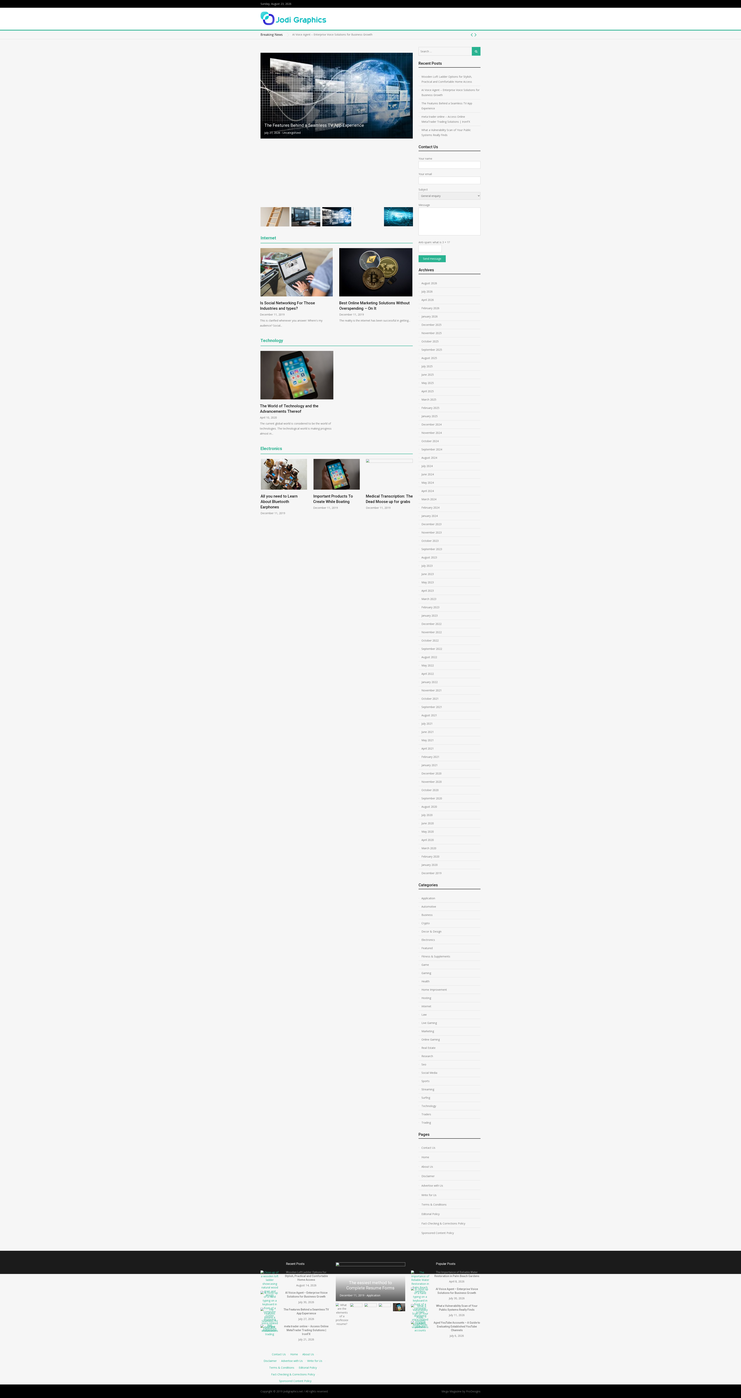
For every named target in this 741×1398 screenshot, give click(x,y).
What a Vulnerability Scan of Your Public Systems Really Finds (446, 132)
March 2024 (428, 499)
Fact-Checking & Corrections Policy (443, 1223)
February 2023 (430, 607)
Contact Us (428, 1148)
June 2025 (427, 374)
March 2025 (428, 399)
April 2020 (427, 840)
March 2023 (428, 599)
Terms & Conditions (434, 1204)
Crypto (287, 199)
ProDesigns (473, 1391)
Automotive (428, 906)
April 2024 (427, 491)
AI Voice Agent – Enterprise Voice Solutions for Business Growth (450, 92)
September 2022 (431, 649)
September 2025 (431, 349)
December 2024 (431, 424)
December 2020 (431, 773)
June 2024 (427, 474)
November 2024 (431, 433)
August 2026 (429, 283)
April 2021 (427, 748)
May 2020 (427, 831)
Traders (426, 1114)
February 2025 (430, 408)
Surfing (425, 1097)
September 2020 (431, 798)
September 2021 (431, 707)
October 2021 (430, 698)
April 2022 (427, 674)
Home (425, 1157)
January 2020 (429, 865)
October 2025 (430, 341)
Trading (426, 1122)
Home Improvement (434, 989)
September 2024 (431, 449)
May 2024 (427, 482)
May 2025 (427, 383)
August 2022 (429, 657)
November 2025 (431, 333)
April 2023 (427, 590)
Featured (427, 948)
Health (425, 981)
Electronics (271, 448)
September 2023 (431, 549)
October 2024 (430, 441)
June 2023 (427, 574)
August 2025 (429, 358)
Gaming (426, 973)
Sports (425, 1081)
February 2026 (430, 308)
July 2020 (427, 815)
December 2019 (431, 873)
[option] (386, 34)
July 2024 (427, 466)
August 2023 (429, 557)
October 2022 (430, 640)
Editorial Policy (430, 1214)
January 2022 (429, 682)
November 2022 (431, 632)
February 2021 (430, 757)
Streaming (427, 1089)
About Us (427, 1166)
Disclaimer (428, 1176)
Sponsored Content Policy (437, 1233)
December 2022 (431, 624)
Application (428, 898)
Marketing (427, 1031)
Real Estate (428, 1048)
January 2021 (429, 765)
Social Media (429, 1073)
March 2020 (428, 848)
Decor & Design (431, 931)
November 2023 (431, 532)
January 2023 (429, 615)
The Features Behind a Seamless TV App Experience (324, 34)
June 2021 (427, 732)
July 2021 (427, 723)
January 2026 (429, 316)
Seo (423, 1064)
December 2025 (431, 325)
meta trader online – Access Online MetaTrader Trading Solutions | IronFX (335, 192)
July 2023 (427, 566)
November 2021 (431, 690)
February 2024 (430, 507)
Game (425, 965)
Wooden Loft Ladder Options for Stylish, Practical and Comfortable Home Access (446, 79)
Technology (272, 340)
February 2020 (430, 856)
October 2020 (430, 790)
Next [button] (476, 34)
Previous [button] (472, 34)
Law (424, 1014)
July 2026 (427, 291)
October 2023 (430, 541)
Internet (268, 238)
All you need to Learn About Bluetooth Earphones (279, 501)
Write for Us (428, 1195)
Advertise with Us (432, 1185)
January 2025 (429, 416)
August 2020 (429, 806)
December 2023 (431, 524)
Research (427, 1056)
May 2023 (427, 582)
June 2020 (427, 823)
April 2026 (427, 300)
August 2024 (429, 457)
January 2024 (429, 516)
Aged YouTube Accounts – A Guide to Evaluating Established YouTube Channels (457, 1326)
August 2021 (429, 715)
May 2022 (427, 665)
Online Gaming (430, 1039)
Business (427, 915)
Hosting (426, 998)
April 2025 (427, 391)
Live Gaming (429, 1023)
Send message (432, 258)
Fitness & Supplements (435, 956)
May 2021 (427, 740)
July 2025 (427, 366)
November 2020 (431, 782)
